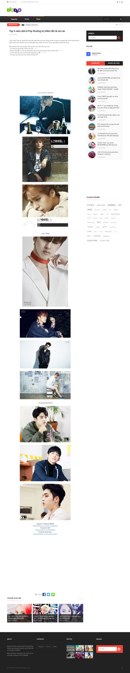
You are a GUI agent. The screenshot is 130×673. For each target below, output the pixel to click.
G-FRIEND (105, 222)
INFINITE (95, 214)
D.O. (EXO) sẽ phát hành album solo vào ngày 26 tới (109, 116)
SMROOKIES (108, 231)
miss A (116, 210)
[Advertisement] (86, 10)
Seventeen (113, 227)
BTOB (89, 218)
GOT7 (104, 227)
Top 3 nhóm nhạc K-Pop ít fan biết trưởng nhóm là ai (70, 617)
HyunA (95, 218)
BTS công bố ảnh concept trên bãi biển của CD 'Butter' (108, 125)
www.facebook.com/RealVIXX (45, 530)
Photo (38, 19)
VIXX (95, 231)
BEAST (106, 218)
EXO (119, 205)
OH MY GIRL (105, 240)
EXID (102, 214)
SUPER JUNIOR (101, 205)
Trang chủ (14, 19)
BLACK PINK (92, 240)
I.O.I (115, 231)
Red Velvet (115, 214)
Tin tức (27, 19)
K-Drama (90, 205)
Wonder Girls (91, 222)
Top (122, 668)
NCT (89, 236)
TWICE (90, 227)
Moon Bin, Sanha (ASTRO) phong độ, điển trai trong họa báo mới (108, 69)
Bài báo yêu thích (114, 63)
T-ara (107, 214)
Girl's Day (97, 210)
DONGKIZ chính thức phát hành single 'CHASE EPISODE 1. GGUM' (44, 25)
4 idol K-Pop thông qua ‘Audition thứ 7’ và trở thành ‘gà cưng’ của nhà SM (18, 618)
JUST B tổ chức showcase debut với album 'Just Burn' (108, 153)
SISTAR (113, 218)
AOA (101, 218)
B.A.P (100, 231)
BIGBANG (111, 205)
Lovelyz (97, 227)
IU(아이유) (114, 222)
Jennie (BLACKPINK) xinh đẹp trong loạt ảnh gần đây (109, 79)
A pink (89, 214)
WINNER (97, 236)
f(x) (110, 210)
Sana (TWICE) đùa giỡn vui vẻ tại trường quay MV (108, 97)
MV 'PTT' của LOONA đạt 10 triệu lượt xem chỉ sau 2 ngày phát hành (108, 107)
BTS (99, 222)
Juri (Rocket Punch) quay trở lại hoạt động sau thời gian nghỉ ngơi (108, 134)
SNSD (89, 209)
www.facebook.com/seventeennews (45, 534)
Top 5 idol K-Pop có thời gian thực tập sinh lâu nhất (44, 617)
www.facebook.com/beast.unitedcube (45, 526)
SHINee (105, 210)
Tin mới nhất (95, 63)
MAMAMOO (106, 236)
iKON (89, 231)
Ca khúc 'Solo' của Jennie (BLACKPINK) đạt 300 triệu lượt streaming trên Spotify (107, 145)
